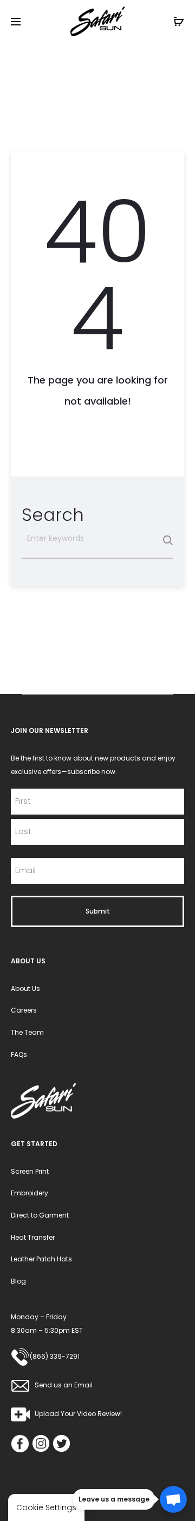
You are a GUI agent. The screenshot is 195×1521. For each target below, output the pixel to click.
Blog (18, 1281)
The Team (27, 1032)
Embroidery (29, 1193)
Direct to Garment (40, 1215)
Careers (24, 1010)
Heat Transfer (33, 1237)
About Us (25, 988)
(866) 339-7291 (55, 1356)
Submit (98, 911)
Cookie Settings (46, 1507)
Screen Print (30, 1171)
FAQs (19, 1054)
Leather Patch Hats (41, 1259)
